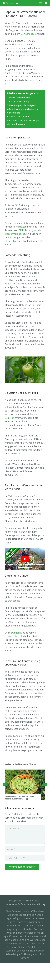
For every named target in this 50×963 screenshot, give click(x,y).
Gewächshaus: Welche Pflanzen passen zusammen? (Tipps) (19, 797)
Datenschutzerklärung (32, 904)
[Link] (13, 3)
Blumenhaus (11, 240)
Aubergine (30, 230)
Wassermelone (13, 233)
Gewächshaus (28, 33)
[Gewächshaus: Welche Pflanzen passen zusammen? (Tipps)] (25, 785)
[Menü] (41, 3)
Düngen (15, 632)
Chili (21, 230)
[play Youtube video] (25, 559)
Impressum (11, 904)
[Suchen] (46, 3)
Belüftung (10, 417)
